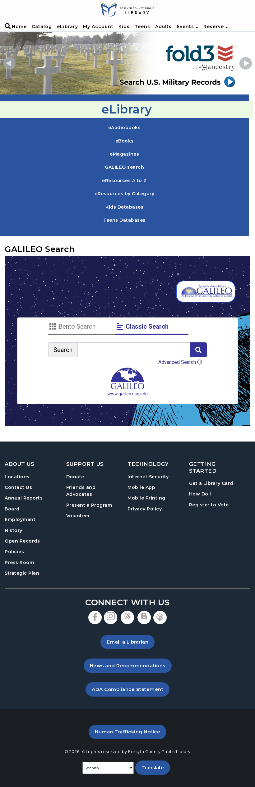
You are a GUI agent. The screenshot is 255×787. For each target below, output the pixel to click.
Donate (75, 477)
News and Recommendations (131, 665)
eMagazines (124, 154)
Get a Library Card (211, 483)
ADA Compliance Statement (130, 689)
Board (12, 509)
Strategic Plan (22, 573)
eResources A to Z (124, 180)
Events (186, 26)
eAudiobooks (124, 127)
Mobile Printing (146, 498)
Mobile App (141, 487)
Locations (17, 477)
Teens (142, 26)
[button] (9, 63)
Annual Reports (24, 498)
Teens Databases (124, 220)
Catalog (42, 26)
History (13, 530)
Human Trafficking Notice (130, 731)
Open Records (22, 541)
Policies (14, 551)
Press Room (19, 562)
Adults (163, 26)
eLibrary (67, 26)
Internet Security (148, 477)
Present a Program (89, 505)
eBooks (124, 141)
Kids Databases (124, 207)
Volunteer (78, 516)
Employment (20, 519)
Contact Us (18, 487)
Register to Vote (209, 505)
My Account (98, 26)
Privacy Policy (145, 509)
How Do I (200, 494)
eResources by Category (124, 193)
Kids (124, 26)
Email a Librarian (128, 642)
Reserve (214, 26)
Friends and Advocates (81, 491)
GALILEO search (124, 167)
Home (19, 26)
